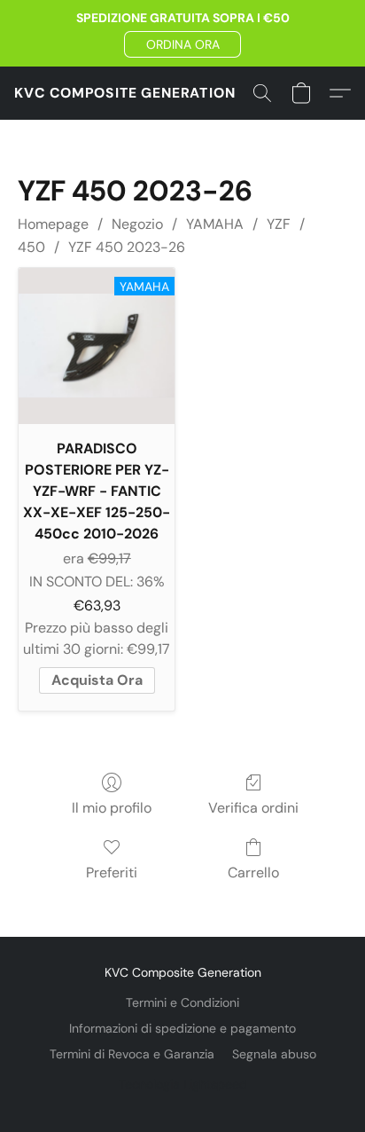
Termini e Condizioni (182, 1002)
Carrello (253, 872)
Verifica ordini (253, 807)
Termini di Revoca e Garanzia (132, 1054)
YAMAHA (215, 224)
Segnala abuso (274, 1054)
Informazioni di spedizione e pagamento (182, 1028)
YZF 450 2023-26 (126, 247)
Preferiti (111, 872)
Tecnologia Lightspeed (183, 1084)
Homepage (53, 224)
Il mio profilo (111, 807)
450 (31, 247)
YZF (279, 224)
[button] (182, 44)
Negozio (137, 224)
